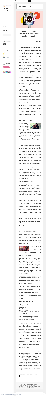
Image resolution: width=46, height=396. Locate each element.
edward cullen (32, 385)
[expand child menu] (10, 18)
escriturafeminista (30, 384)
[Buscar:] (7, 34)
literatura (22, 386)
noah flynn (26, 386)
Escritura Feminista (5, 9)
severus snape (21, 387)
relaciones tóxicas (31, 386)
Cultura (35, 384)
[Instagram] (7, 31)
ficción (36, 385)
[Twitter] (5, 31)
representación (24, 368)
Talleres (4, 22)
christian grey (25, 385)
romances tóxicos (37, 386)
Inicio (3, 17)
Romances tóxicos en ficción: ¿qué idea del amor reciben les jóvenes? (29, 34)
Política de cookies (19, 394)
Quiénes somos (5, 24)
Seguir (4, 44)
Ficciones (4, 20)
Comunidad (4, 26)
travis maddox (26, 387)
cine (29, 385)
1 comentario (32, 387)
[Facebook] (4, 31)
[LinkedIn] (9, 31)
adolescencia (21, 385)
